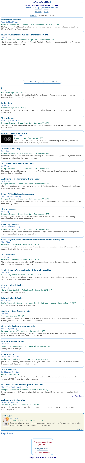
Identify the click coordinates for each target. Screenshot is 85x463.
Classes (41, 15)
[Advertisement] (42, 63)
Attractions (49, 15)
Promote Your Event (43, 443)
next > (12, 433)
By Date (46, 11)
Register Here (42, 448)
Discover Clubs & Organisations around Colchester (42, 82)
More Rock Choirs (77, 396)
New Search (38, 11)
